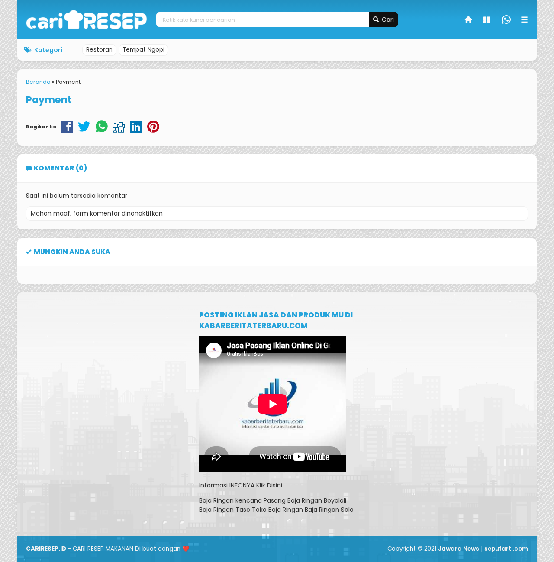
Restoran (99, 50)
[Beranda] (468, 20)
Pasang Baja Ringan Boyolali (305, 500)
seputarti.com (506, 549)
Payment (49, 100)
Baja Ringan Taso (224, 509)
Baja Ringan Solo (329, 509)
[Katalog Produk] (487, 20)
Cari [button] (387, 19)
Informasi (213, 485)
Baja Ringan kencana (230, 500)
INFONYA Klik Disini (255, 485)
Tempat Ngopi (143, 50)
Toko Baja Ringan (277, 509)
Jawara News (458, 549)
